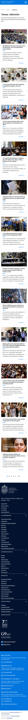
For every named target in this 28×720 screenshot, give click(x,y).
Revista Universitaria (5, 563)
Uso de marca (4, 572)
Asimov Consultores (14, 712)
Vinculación (3, 527)
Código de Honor (5, 533)
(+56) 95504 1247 (7, 701)
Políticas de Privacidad (8, 642)
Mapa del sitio (5, 644)
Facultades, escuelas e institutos (8, 523)
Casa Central (4, 503)
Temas (7, 9)
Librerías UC (4, 583)
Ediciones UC (4, 531)
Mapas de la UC (4, 546)
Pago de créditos (5, 594)
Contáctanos (5, 601)
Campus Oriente (5, 505)
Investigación (4, 521)
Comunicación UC (7, 551)
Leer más (22, 63)
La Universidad (6, 515)
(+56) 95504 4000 (7, 662)
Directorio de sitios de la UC (7, 609)
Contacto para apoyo (8, 685)
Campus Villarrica (5, 512)
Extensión (3, 525)
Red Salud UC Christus (6, 579)
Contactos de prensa (6, 611)
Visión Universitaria (5, 561)
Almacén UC (4, 581)
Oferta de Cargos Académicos (8, 585)
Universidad (3, 529)
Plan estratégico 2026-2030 (7, 548)
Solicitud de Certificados (6, 591)
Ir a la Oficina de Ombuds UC (10, 704)
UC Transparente (5, 538)
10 (18, 476)
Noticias (3, 555)
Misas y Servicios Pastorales (7, 598)
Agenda (3, 557)
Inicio (2, 9)
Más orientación (7, 688)
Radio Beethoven (5, 568)
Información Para (5, 542)
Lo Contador (4, 510)
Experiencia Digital (5, 713)
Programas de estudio (6, 519)
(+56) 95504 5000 (7, 672)
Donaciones (3, 535)
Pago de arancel (4, 596)
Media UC (3, 566)
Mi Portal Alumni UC (5, 589)
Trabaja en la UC (4, 587)
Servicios (4, 575)
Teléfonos (3, 605)
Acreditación (5, 614)
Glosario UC (3, 570)
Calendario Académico (6, 544)
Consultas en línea (5, 607)
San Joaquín (4, 508)
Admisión (3, 540)
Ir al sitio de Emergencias (9, 675)
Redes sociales (4, 559)
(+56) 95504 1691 (7, 698)
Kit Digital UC (10, 718)
